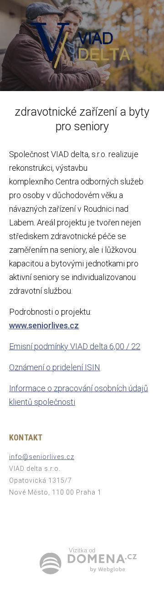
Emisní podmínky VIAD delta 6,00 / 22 (74, 346)
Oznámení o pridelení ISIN (54, 367)
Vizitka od (82, 550)
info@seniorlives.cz (41, 456)
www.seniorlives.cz (44, 325)
